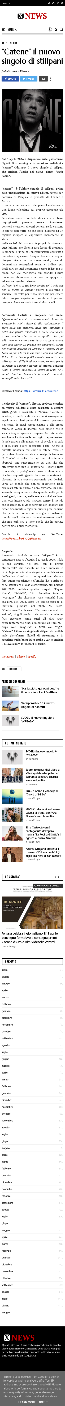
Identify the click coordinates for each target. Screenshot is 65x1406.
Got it (43, 1402)
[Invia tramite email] (43, 79)
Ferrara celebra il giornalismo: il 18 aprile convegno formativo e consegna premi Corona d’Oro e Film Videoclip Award (30, 937)
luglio (5, 969)
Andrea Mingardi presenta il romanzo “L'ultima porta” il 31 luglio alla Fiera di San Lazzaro (43, 852)
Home (5, 3)
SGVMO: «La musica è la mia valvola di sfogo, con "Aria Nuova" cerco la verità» (43, 813)
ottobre (6, 1031)
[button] (6, 3)
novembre (7, 1024)
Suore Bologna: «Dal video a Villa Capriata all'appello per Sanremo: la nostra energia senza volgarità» (42, 775)
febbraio (6, 1004)
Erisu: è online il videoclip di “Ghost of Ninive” (42, 792)
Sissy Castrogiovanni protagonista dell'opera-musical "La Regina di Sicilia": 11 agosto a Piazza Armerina (44, 833)
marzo (5, 997)
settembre (7, 1038)
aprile (5, 990)
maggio (6, 983)
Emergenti (14, 43)
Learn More (27, 1402)
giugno (5, 976)
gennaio (6, 1011)
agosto (6, 1045)
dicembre (7, 1017)
